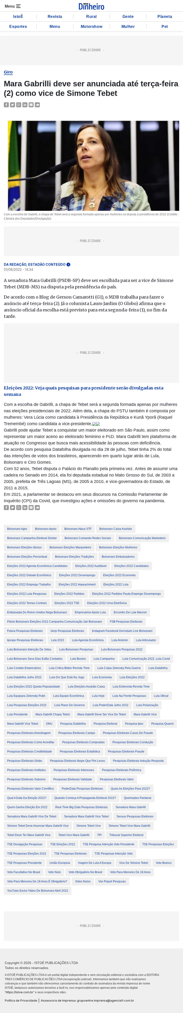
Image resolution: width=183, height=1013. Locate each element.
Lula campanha (104, 658)
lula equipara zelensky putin (26, 696)
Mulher (128, 27)
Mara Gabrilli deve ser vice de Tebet (101, 714)
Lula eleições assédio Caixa (86, 686)
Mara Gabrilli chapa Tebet (53, 714)
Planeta (165, 17)
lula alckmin (120, 640)
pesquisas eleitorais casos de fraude (128, 733)
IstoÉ (18, 17)
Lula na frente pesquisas (129, 696)
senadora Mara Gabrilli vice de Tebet (31, 816)
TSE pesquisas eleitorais (70, 853)
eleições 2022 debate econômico (29, 575)
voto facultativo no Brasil (23, 872)
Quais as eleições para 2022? (130, 788)
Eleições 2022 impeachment (77, 584)
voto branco (164, 863)
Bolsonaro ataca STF (78, 529)
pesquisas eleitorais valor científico (30, 788)
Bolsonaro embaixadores (118, 556)
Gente (128, 17)
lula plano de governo (69, 705)
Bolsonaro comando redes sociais (88, 538)
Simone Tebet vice (88, 825)
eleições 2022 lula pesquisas (26, 593)
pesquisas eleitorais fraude (126, 751)
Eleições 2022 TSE (67, 603)
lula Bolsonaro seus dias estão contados (34, 658)
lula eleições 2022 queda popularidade (33, 686)
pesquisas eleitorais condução (132, 742)
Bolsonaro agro (17, 529)
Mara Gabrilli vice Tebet (22, 723)
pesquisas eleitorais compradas (83, 742)
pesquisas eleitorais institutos (26, 770)
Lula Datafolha (158, 668)
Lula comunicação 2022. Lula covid (146, 658)
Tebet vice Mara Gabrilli (73, 835)
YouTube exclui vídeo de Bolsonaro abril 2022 (37, 890)
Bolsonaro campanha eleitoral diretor (32, 538)
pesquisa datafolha (73, 723)
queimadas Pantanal (137, 798)
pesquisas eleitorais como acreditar (30, 742)
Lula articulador (146, 640)
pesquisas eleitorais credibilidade (29, 751)
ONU (49, 723)
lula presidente (17, 714)
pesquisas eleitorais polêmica (121, 770)
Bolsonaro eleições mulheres (118, 547)
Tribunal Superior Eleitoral (126, 835)
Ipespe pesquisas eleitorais (25, 640)
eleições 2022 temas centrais (27, 603)
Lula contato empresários (24, 668)
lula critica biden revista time (69, 668)
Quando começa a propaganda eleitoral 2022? (85, 798)
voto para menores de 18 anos (130, 872)
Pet (165, 27)
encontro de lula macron (130, 612)
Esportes (18, 27)
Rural (91, 17)
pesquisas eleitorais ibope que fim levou (77, 760)
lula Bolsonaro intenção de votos (29, 649)
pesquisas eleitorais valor (117, 779)
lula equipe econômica (68, 696)
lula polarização (147, 705)
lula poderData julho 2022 (110, 705)
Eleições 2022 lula (115, 584)
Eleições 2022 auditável (91, 566)
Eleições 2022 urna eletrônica (107, 603)
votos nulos (83, 881)
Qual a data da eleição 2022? (26, 798)
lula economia (102, 677)
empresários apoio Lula (90, 612)
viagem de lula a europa (94, 863)
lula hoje (98, 696)
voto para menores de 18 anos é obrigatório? (37, 881)
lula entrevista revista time (131, 686)
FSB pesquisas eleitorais (126, 621)
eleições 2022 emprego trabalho (29, 584)
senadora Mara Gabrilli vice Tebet (86, 816)
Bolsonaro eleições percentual (27, 556)
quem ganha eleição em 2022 (27, 807)
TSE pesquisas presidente (24, 863)
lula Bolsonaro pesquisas (76, 649)
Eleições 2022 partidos (69, 593)
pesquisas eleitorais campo (76, 733)
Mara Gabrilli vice (145, 714)
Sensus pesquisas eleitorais (135, 816)
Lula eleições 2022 (132, 677)
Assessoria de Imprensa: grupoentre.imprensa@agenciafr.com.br (87, 1000)
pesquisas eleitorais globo (24, 760)
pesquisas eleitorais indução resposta (138, 760)
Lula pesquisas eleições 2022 (26, 705)
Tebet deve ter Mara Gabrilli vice (29, 835)
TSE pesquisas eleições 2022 (26, 853)
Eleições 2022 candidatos (131, 566)
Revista (55, 17)
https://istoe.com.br (19, 992)
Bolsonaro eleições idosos (24, 547)
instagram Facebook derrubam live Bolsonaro (122, 631)
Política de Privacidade (21, 1000)
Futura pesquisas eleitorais (25, 631)
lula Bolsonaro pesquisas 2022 (121, 649)
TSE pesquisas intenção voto (114, 853)
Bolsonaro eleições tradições (74, 556)
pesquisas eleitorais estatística (80, 751)
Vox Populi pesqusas (112, 881)
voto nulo (54, 872)
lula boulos (78, 658)
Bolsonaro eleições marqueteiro (70, 547)
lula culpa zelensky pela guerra (119, 668)
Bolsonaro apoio (45, 529)
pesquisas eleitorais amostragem (29, 733)
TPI (99, 835)
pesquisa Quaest (162, 723)
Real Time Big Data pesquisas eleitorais (81, 807)
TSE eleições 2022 (62, 844)
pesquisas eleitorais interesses (74, 770)
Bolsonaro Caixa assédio (115, 529)
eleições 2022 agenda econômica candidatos (37, 566)
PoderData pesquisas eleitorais (82, 788)
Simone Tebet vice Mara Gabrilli (129, 825)
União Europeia (60, 863)
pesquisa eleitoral (105, 723)
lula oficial (161, 696)
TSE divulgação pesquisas (24, 844)
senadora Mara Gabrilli (131, 807)
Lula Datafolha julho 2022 (24, 677)
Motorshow (91, 27)
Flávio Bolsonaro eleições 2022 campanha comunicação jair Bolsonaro (54, 621)
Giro (8, 72)
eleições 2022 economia (119, 575)
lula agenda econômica (88, 640)
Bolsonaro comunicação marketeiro (142, 538)
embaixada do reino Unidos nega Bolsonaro (37, 612)
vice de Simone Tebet (133, 863)
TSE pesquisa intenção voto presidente (108, 844)
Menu (55, 27)
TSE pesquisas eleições (158, 844)
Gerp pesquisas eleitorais (67, 631)
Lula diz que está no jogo (66, 677)
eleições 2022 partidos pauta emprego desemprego (126, 593)
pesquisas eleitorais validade (72, 779)
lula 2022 (57, 640)
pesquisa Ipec (134, 723)
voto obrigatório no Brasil (85, 872)
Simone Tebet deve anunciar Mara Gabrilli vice (38, 825)
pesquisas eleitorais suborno (26, 779)
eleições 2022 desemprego (77, 575)
